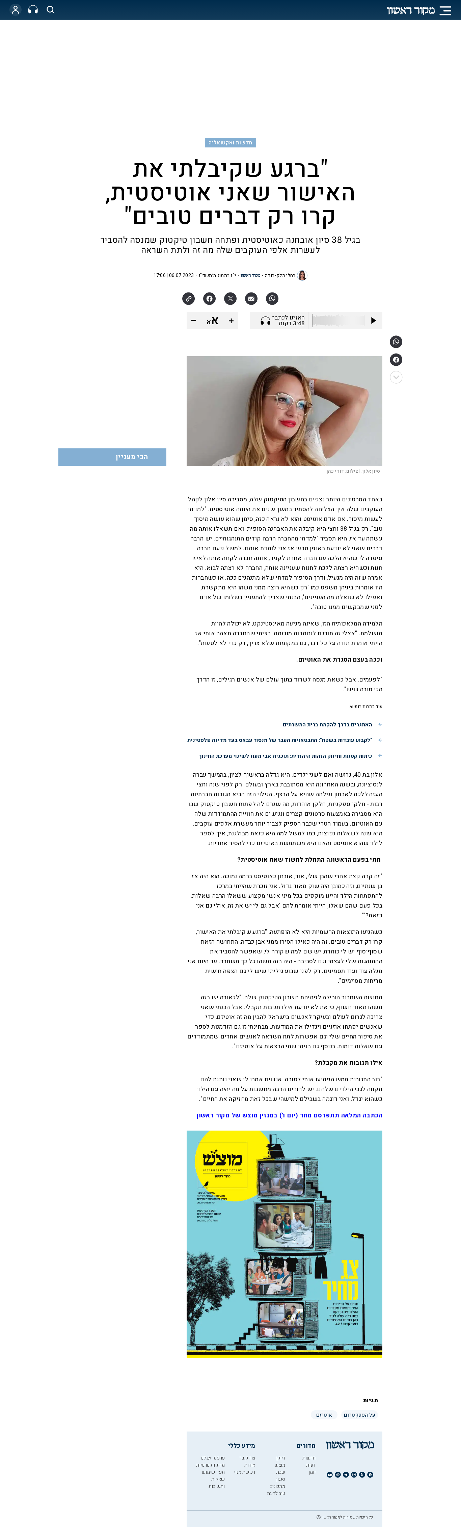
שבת (280, 1472)
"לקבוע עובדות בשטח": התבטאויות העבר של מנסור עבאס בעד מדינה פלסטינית (279, 740)
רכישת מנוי (244, 1472)
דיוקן (280, 1458)
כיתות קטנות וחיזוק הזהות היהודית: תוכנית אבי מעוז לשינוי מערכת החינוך (285, 756)
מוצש (280, 1465)
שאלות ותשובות (217, 1483)
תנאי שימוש (213, 1472)
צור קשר (247, 1458)
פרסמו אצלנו (212, 1458)
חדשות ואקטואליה (230, 143)
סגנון (280, 1479)
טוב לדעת (276, 1493)
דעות (311, 1465)
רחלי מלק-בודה (280, 275)
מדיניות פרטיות (210, 1465)
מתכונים (277, 1486)
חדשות (309, 1458)
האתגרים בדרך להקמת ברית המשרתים (327, 725)
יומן (312, 1472)
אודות (249, 1465)
